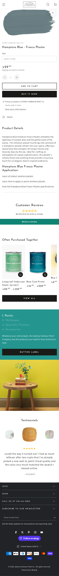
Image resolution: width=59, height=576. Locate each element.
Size (4, 53)
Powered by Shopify (29, 570)
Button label (29, 352)
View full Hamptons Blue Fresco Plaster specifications (28, 186)
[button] (48, 4)
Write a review (29, 221)
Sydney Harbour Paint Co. (13, 43)
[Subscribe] (55, 517)
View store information (15, 109)
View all (29, 298)
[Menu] (3, 4)
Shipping (5, 70)
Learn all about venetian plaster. (18, 176)
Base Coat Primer (35, 282)
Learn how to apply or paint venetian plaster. (24, 181)
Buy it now (30, 94)
